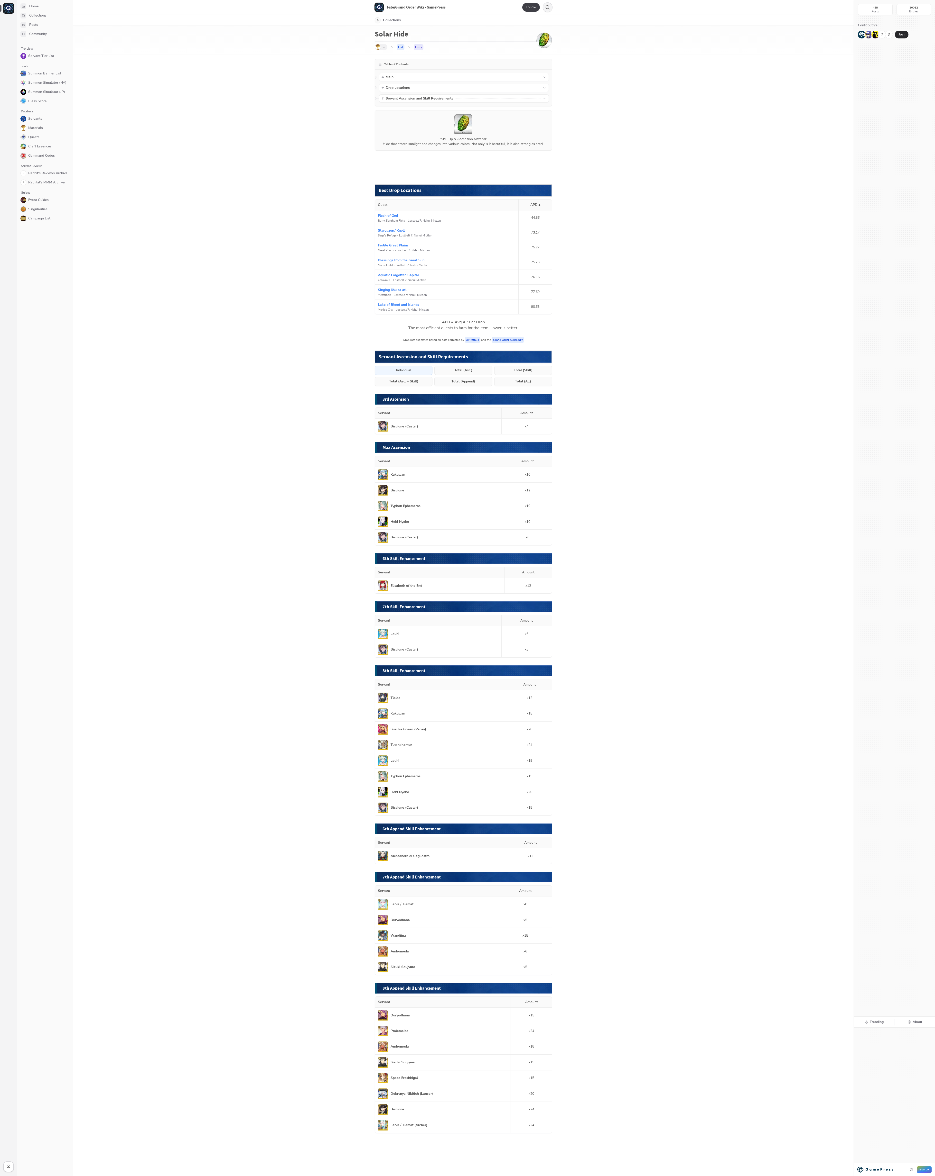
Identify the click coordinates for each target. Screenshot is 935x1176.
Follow (531, 7)
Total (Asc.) (463, 370)
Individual (403, 370)
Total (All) (523, 381)
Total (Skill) (523, 370)
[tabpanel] (894, 1101)
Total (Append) (463, 381)
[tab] (874, 1022)
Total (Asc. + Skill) (403, 381)
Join (902, 34)
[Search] (547, 7)
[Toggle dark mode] (911, 1169)
